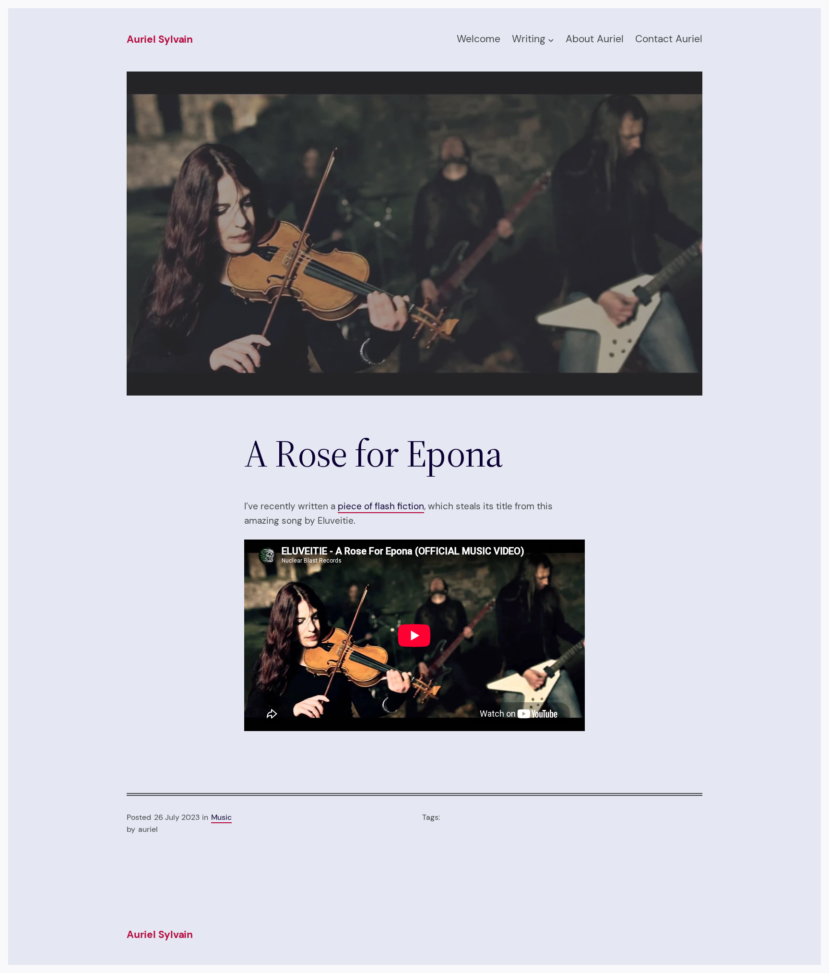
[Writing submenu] (551, 40)
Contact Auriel (668, 39)
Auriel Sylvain (160, 39)
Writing (528, 39)
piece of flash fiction (381, 506)
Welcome (478, 39)
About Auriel (595, 39)
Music (221, 817)
